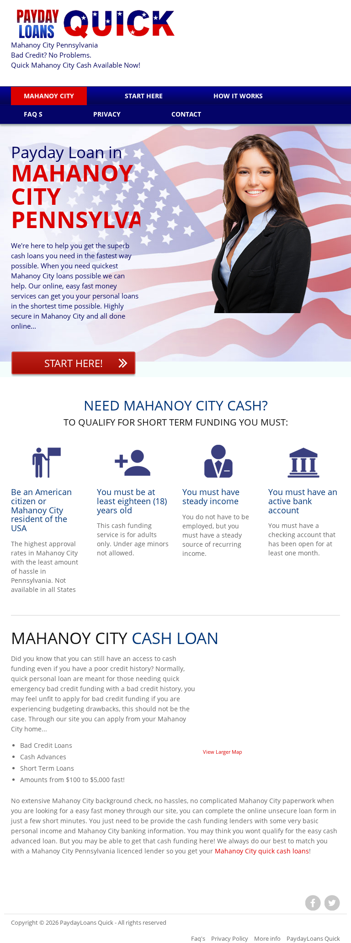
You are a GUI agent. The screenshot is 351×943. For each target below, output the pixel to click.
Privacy (107, 114)
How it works (238, 95)
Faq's (198, 938)
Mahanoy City (49, 95)
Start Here (144, 95)
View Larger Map (222, 751)
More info (267, 938)
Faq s (33, 114)
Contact (186, 114)
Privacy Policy (229, 938)
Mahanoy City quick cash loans (262, 851)
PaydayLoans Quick (86, 922)
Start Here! (73, 363)
